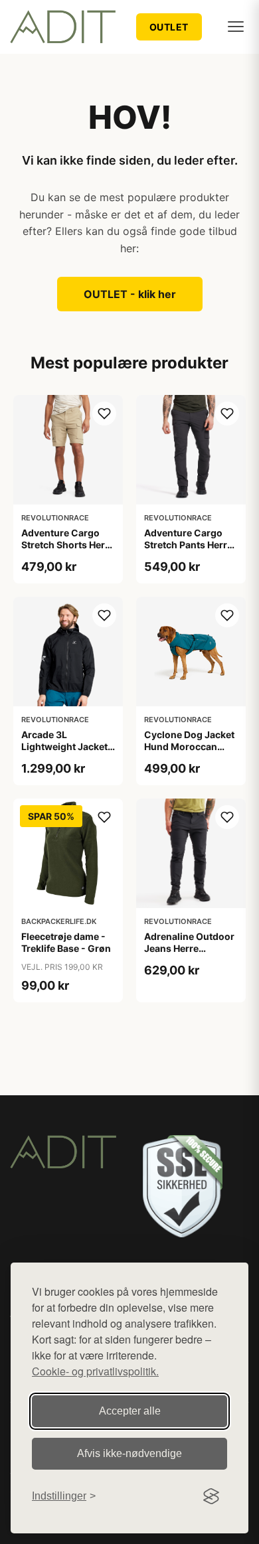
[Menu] (235, 26)
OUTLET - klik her (130, 294)
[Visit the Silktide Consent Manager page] (211, 1496)
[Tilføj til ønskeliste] (104, 413)
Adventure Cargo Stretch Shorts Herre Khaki (67, 544)
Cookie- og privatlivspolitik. (95, 1371)
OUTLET (169, 27)
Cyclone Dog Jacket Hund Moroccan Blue (189, 746)
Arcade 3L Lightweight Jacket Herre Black (64, 746)
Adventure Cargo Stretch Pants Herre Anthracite (188, 544)
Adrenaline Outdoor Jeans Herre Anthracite (189, 948)
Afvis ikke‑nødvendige (129, 1453)
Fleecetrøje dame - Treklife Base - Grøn (66, 942)
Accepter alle (130, 1411)
